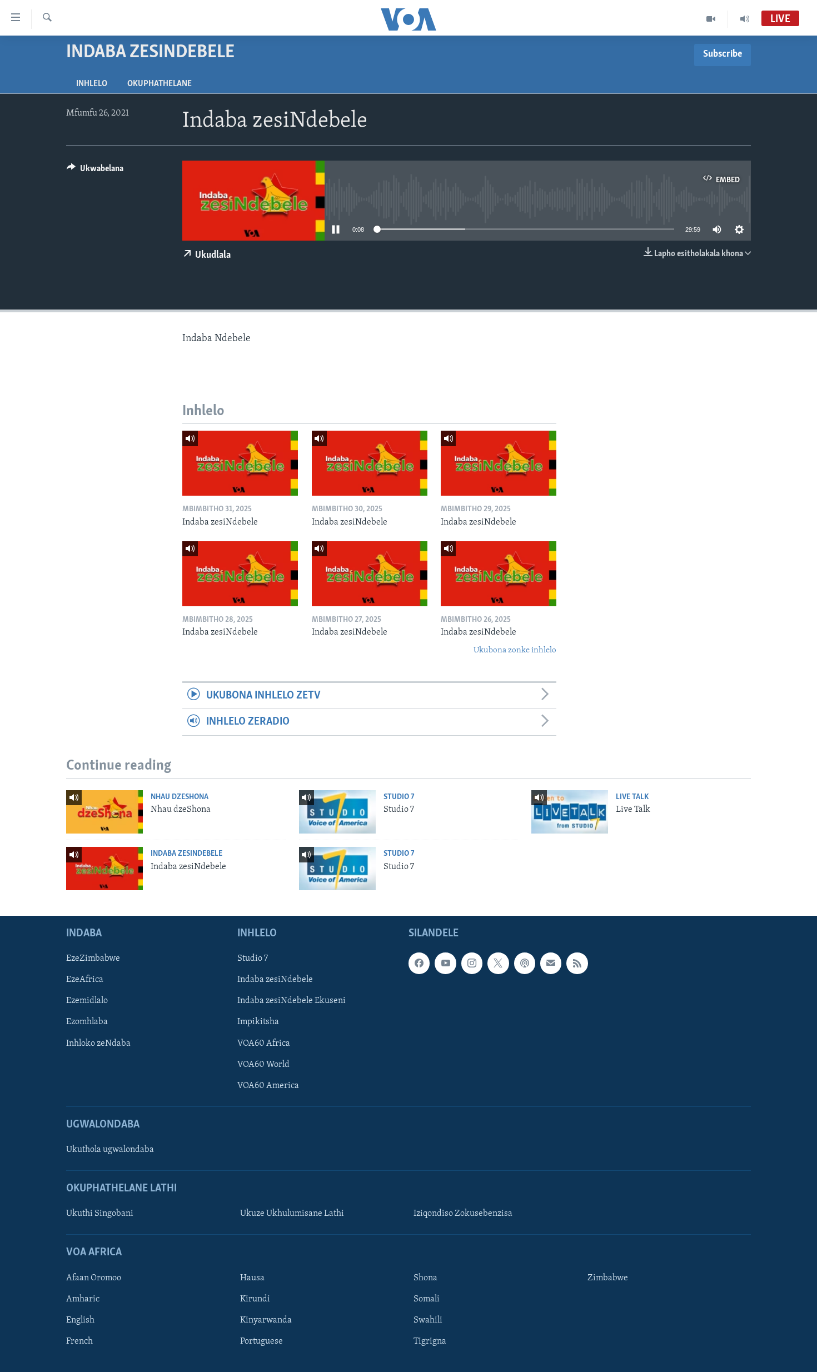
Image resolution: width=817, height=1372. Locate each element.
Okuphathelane (159, 83)
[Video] (711, 19)
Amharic (82, 1299)
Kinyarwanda (266, 1320)
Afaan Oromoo (93, 1278)
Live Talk (632, 797)
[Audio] (744, 19)
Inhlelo (91, 83)
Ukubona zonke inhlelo (515, 650)
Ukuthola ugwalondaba (110, 1149)
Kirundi (255, 1299)
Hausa (252, 1278)
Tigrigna (430, 1341)
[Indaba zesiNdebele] (240, 463)
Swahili (428, 1320)
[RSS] (576, 963)
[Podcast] (524, 963)
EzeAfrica (84, 979)
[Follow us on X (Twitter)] (498, 963)
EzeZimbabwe (93, 958)
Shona (425, 1278)
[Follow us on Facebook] (419, 963)
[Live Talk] (569, 812)
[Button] (95, 171)
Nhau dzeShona (179, 797)
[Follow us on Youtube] (445, 963)
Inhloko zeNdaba (98, 1043)
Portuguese (261, 1341)
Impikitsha (258, 1021)
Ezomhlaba (87, 1021)
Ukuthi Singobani (99, 1213)
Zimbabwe (607, 1278)
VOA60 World (263, 1064)
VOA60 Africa (263, 1043)
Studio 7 (399, 797)
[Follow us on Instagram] (471, 963)
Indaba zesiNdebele (186, 854)
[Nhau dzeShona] (104, 812)
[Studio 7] (337, 812)
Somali (427, 1299)
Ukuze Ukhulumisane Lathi (292, 1213)
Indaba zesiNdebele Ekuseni (291, 1000)
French (79, 1341)
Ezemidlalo (87, 1000)
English (80, 1320)
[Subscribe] (550, 963)
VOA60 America (268, 1085)
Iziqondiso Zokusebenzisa (463, 1213)
